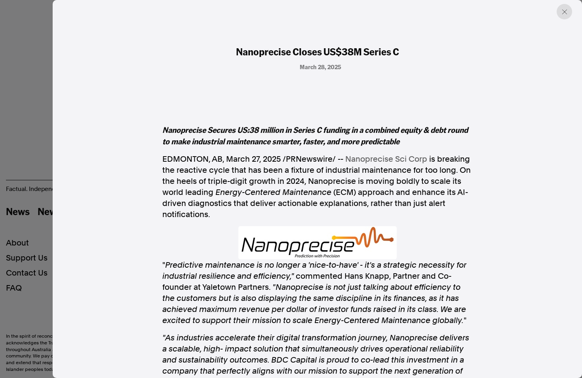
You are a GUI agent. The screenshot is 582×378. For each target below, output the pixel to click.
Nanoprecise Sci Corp (386, 159)
